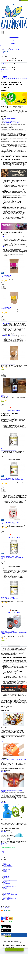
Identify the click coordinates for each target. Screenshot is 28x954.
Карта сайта (6, 899)
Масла (2, 395)
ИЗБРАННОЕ (6, 51)
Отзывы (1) (3, 484)
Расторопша (6, 323)
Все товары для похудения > (14, 949)
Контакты (5, 54)
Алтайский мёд (6, 864)
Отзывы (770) (3, 313)
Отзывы (5, 881)
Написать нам (4, 844)
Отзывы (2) (3, 640)
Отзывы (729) (3, 369)
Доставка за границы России (10, 880)
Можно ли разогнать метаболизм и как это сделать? (15, 78)
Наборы (5, 870)
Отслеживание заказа (8, 893)
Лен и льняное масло (8, 335)
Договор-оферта (7, 897)
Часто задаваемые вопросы (9, 886)
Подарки (5, 871)
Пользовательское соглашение (10, 895)
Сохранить (8, 936)
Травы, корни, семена (6, 275)
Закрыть (2, 936)
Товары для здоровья (8, 866)
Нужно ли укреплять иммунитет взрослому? (11, 820)
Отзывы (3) (3, 603)
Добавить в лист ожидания (14, 459)
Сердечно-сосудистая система (7, 597)
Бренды (5, 882)
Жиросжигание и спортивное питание (9, 448)
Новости (5, 77)
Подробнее (3, 741)
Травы (4, 863)
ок (14, 836)
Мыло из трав (6, 869)
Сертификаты (6, 883)
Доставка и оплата (7, 52)
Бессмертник (6, 246)
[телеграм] (5, 839)
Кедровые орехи (7, 865)
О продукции (6, 877)
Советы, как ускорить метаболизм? (11, 122)
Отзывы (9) (3, 281)
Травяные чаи (6, 861)
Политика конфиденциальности (10, 894)
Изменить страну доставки (13, 410)
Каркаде (5, 236)
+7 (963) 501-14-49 (5, 907)
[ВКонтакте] (2, 839)
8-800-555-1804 (4, 28)
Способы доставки (5, 916)
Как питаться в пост (5, 729)
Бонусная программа (8, 884)
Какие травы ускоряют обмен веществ (12, 119)
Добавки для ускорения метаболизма (11, 121)
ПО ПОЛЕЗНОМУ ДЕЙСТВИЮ (11, 49)
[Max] (8, 839)
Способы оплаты (4, 908)
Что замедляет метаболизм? (9, 118)
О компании (6, 876)
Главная (5, 76)
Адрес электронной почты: (9, 947)
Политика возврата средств (9, 898)
